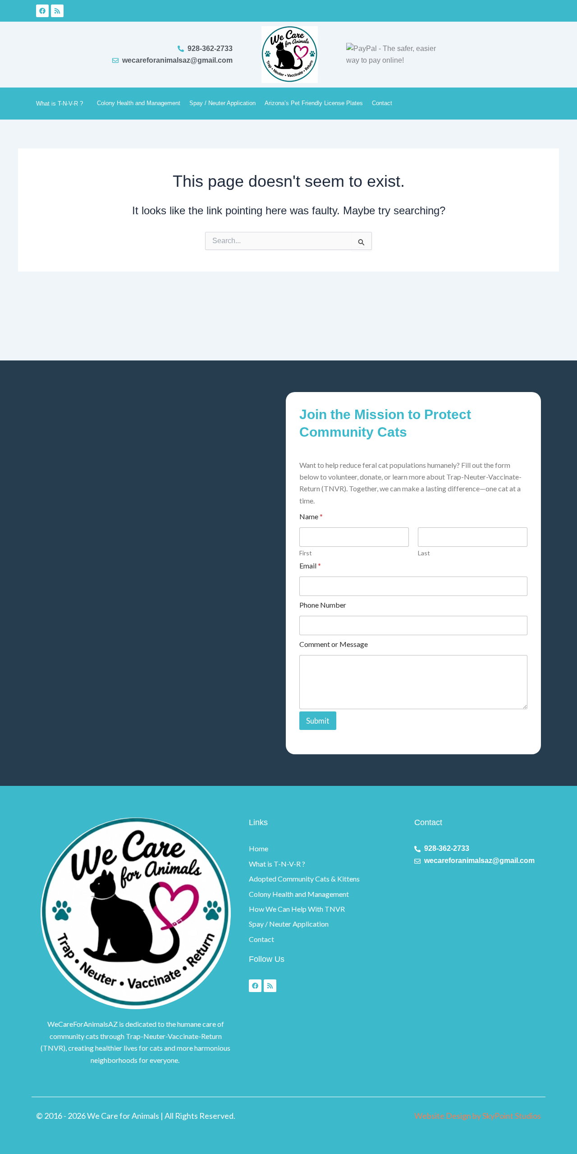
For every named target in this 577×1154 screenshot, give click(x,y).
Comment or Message (333, 644)
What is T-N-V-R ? (59, 103)
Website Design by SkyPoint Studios (477, 1116)
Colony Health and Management (138, 103)
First (305, 553)
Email (310, 565)
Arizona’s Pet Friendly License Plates (314, 103)
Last (424, 553)
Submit (318, 720)
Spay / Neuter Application (222, 103)
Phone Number (322, 604)
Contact (382, 103)
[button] (86, 103)
